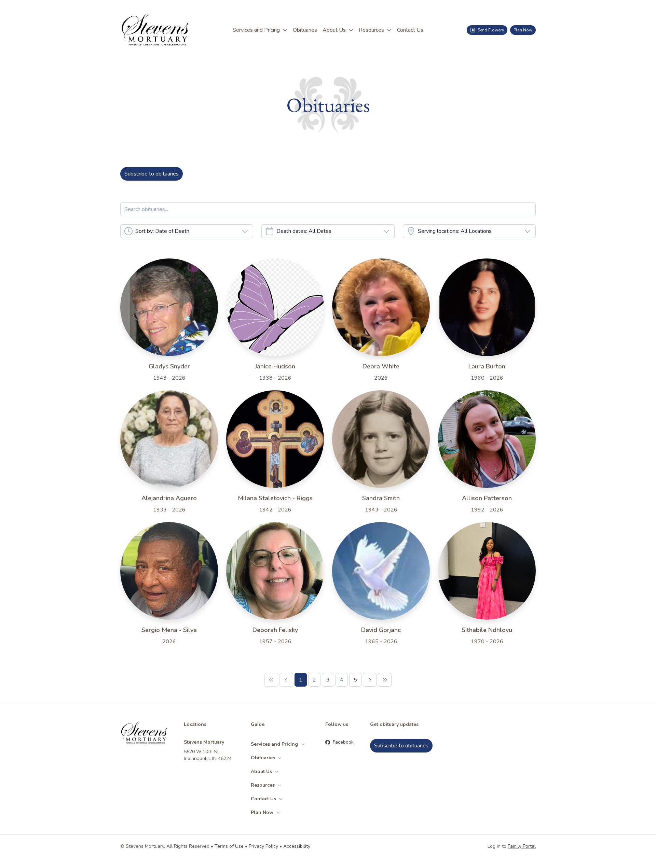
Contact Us (410, 30)
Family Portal (522, 846)
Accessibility (296, 846)
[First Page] (271, 680)
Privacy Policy (263, 846)
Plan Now (523, 30)
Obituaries (305, 30)
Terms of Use (229, 846)
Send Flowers (491, 30)
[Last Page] (385, 680)
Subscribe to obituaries (151, 174)
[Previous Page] (286, 680)
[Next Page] (370, 680)
